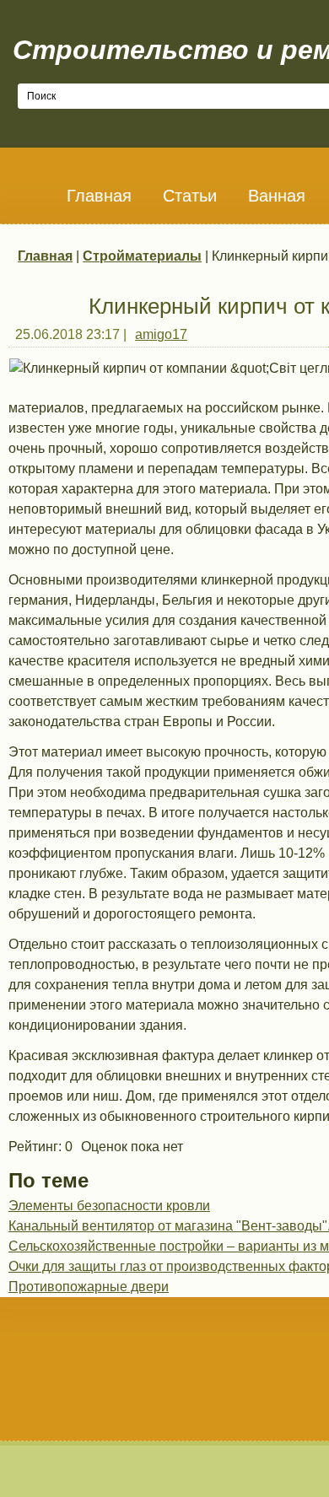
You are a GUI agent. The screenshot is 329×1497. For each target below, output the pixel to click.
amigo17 (161, 334)
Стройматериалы (142, 256)
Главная (99, 195)
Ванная (276, 195)
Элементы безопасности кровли (109, 1205)
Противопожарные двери (88, 1286)
